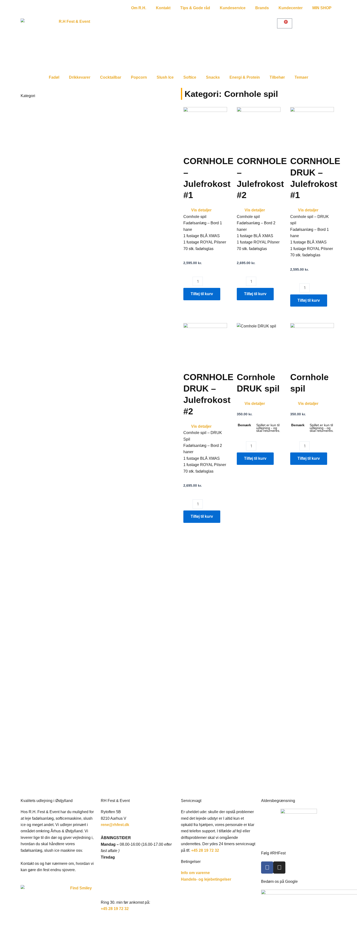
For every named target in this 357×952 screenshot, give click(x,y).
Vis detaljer (201, 210)
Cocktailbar (110, 77)
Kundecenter (291, 8)
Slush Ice (165, 77)
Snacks (213, 77)
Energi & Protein (245, 77)
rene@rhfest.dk (115, 825)
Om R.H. (138, 8)
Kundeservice (233, 8)
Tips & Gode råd (195, 8)
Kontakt (163, 8)
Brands (262, 8)
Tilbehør (277, 77)
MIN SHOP (322, 8)
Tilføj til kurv (202, 294)
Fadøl (54, 77)
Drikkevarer (79, 77)
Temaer (301, 77)
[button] (205, 210)
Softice (189, 77)
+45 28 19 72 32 (115, 909)
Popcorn (139, 77)
